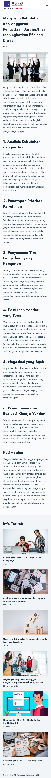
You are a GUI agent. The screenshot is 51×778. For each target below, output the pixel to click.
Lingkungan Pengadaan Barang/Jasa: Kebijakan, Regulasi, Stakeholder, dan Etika (23, 681)
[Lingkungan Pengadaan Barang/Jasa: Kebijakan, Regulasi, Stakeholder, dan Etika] (25, 663)
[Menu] (47, 5)
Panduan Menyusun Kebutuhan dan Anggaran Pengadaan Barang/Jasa (24, 600)
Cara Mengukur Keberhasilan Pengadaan (22, 760)
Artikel (6, 46)
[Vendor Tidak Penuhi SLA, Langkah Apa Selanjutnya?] (25, 541)
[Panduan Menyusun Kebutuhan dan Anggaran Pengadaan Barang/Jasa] (25, 581)
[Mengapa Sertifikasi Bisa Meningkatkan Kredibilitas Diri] (25, 703)
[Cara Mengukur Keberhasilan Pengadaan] (25, 744)
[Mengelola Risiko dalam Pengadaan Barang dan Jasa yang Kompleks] (25, 622)
